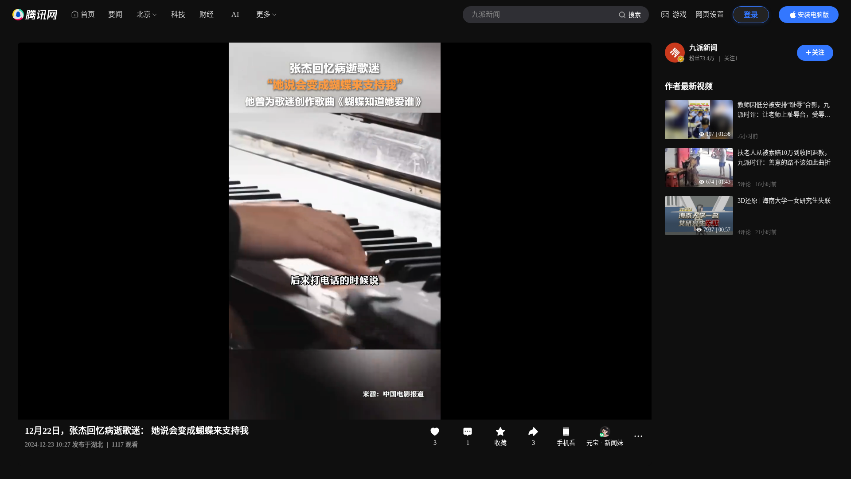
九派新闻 (703, 47)
